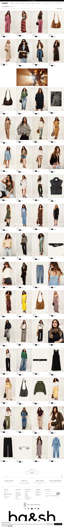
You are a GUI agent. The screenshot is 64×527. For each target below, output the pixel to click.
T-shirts (39, 8)
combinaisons (18, 492)
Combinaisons (48, 8)
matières (26, 493)
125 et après (37, 493)
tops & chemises (18, 493)
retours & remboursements (8, 494)
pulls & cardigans (18, 495)
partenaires (26, 494)
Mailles (18, 8)
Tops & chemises (13, 8)
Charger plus (32, 472)
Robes (3, 8)
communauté (27, 496)
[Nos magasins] (56, 3)
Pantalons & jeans (23, 8)
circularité (26, 495)
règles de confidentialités (55, 495)
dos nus (17, 496)
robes (16, 491)
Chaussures (42, 8)
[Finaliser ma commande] (61, 3)
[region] (32, 524)
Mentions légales (6, 496)
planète (26, 492)
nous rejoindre (37, 491)
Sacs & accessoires (34, 8)
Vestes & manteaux (7, 8)
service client (6, 491)
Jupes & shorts (29, 8)
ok (58, 493)
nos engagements (27, 491)
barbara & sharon (38, 492)
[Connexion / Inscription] (58, 3)
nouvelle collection (38, 494)
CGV (5, 495)
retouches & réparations (7, 493)
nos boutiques (37, 495)
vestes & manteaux (18, 494)
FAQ (5, 492)
